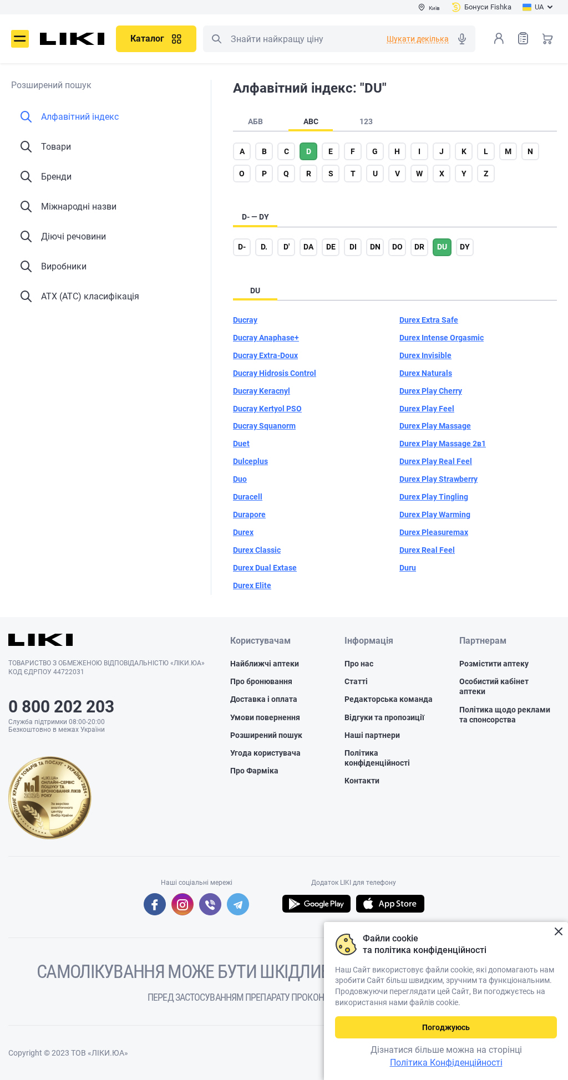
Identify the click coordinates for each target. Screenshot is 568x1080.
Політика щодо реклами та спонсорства (504, 714)
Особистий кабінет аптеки (494, 686)
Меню (20, 39)
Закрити (558, 931)
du (442, 246)
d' (286, 246)
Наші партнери (372, 735)
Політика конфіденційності (377, 757)
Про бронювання (261, 681)
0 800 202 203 (61, 706)
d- (242, 246)
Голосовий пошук (462, 39)
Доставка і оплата (263, 699)
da (308, 246)
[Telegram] (238, 904)
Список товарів (523, 38)
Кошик (547, 38)
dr (419, 246)
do (397, 246)
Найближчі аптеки (264, 663)
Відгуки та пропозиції (384, 717)
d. (264, 246)
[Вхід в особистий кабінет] (498, 38)
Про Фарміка (254, 770)
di (353, 246)
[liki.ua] (72, 39)
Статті (356, 681)
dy (465, 246)
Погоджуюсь (446, 1027)
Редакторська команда (388, 699)
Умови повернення (265, 717)
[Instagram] (182, 904)
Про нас (358, 663)
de (331, 246)
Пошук (216, 39)
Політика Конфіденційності (446, 1062)
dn (375, 246)
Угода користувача (265, 752)
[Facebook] (155, 904)
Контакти (361, 780)
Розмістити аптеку (494, 663)
